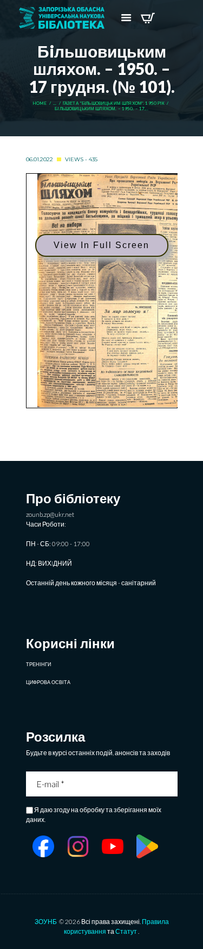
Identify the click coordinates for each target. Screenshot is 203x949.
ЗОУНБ (46, 922)
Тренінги (38, 664)
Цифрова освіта (48, 682)
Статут (126, 931)
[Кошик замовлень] (147, 18)
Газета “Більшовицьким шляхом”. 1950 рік (114, 103)
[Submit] (170, 784)
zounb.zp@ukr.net (50, 514)
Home (39, 103)
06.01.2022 (39, 159)
